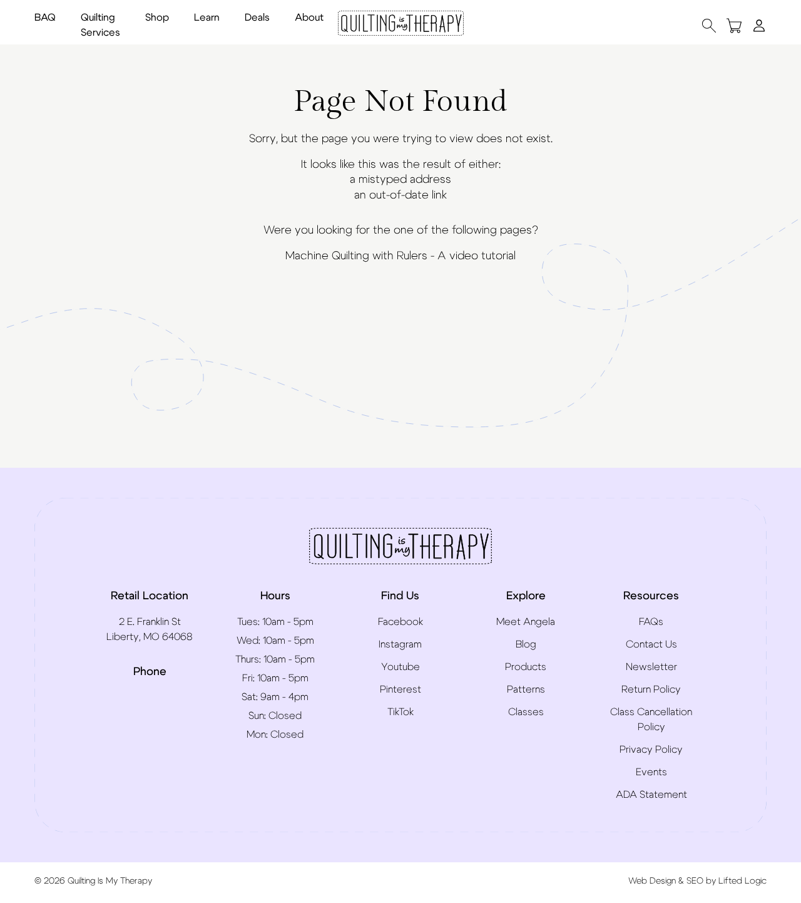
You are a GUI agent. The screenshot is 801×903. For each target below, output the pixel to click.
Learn (207, 18)
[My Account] (759, 25)
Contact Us (651, 644)
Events (651, 772)
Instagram (400, 644)
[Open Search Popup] (709, 25)
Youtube (400, 667)
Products (525, 667)
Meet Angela (525, 622)
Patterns (526, 689)
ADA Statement (651, 795)
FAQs (651, 622)
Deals (257, 18)
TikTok (400, 712)
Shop (157, 18)
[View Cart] (734, 25)
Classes (526, 712)
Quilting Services (100, 25)
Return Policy (651, 689)
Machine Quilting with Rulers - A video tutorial (400, 256)
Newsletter (651, 667)
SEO (694, 881)
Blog (526, 644)
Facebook (400, 622)
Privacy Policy (651, 750)
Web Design (652, 881)
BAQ (45, 18)
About (309, 18)
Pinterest (400, 689)
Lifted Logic (742, 881)
